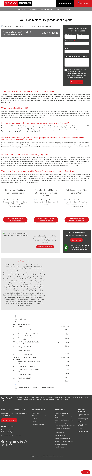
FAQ (79, 422)
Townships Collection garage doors (64, 416)
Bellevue (43, 398)
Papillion (45, 400)
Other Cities (59, 400)
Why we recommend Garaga (64, 441)
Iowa (66, 400)
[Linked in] (10, 442)
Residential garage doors (62, 413)
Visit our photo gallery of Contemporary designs (46, 220)
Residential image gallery (63, 438)
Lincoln (26, 400)
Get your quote (76, 240)
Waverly (51, 400)
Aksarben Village (29, 398)
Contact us (63, 166)
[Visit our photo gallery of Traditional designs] (15, 207)
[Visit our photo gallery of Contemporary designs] (46, 207)
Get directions (8, 420)
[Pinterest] (17, 442)
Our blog (34, 422)
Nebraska (32, 400)
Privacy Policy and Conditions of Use (53, 456)
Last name (80, 34)
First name (68, 34)
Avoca (37, 398)
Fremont (19, 400)
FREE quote (35, 413)
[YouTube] (14, 442)
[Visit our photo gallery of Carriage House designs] (77, 207)
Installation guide (83, 419)
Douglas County (77, 398)
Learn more (83, 249)
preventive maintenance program (62, 147)
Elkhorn (86, 398)
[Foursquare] (2, 445)
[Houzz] (21, 442)
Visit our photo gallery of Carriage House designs (76, 220)
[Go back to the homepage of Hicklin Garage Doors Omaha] (18, 3)
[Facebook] (2, 442)
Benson (50, 398)
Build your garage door (45, 247)
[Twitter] (6, 442)
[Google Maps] (10, 445)
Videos (80, 428)
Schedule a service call (39, 416)
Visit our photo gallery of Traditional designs (15, 220)
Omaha (39, 400)
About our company (38, 425)
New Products (59, 447)
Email (66, 49)
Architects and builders (82, 425)
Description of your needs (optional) (76, 56)
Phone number (69, 41)
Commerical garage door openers (62, 429)
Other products (59, 433)
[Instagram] (25, 442)
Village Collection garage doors (64, 420)
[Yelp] (6, 445)
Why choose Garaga (61, 444)
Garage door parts (60, 435)
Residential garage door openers (65, 426)
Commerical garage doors (63, 423)
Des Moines (67, 398)
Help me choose (83, 431)
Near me (19, 398)
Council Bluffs (58, 398)
